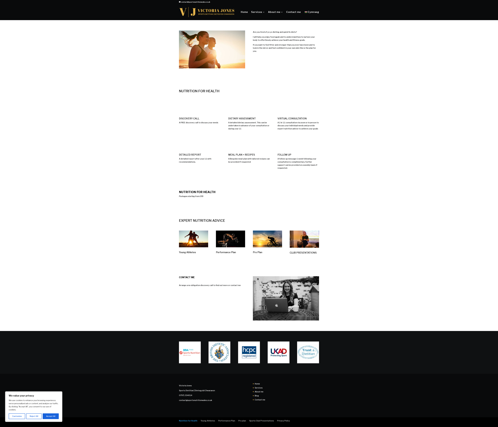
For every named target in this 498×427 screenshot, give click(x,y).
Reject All (34, 416)
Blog (257, 396)
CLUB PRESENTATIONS (303, 252)
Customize (17, 416)
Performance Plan (226, 252)
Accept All (50, 416)
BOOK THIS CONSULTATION (285, 193)
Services (256, 12)
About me (274, 12)
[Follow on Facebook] (181, 303)
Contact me (293, 12)
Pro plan (242, 421)
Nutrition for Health (188, 421)
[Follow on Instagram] (191, 303)
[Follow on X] (186, 303)
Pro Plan (257, 252)
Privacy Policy (283, 421)
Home (244, 12)
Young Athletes (187, 252)
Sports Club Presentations (261, 421)
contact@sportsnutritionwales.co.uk (195, 400)
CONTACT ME (264, 59)
